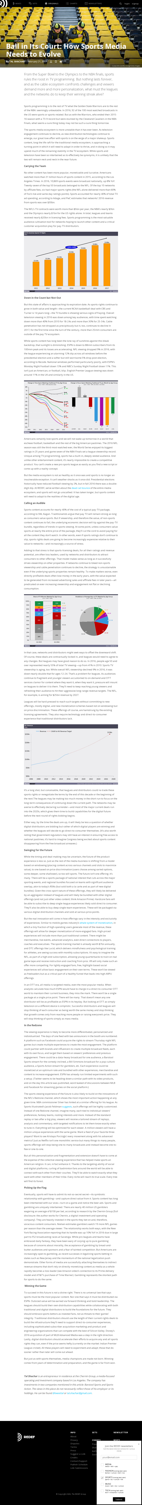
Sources (96, 1454)
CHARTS (96, 1440)
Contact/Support (78, 1461)
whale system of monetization (96, 922)
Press (73, 1450)
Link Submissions (79, 1468)
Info (73, 1432)
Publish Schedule (79, 1464)
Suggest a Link (77, 1454)
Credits (74, 1457)
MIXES (117, 1440)
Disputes (74, 1443)
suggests (67, 1106)
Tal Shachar (17, 61)
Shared (95, 1447)
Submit (119, 1499)
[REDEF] (5, 3)
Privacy (74, 1440)
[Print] (61, 61)
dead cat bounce (81, 488)
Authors (96, 1451)
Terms (73, 1447)
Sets (94, 1432)
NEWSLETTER (121, 1432)
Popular (96, 1444)
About (73, 1436)
